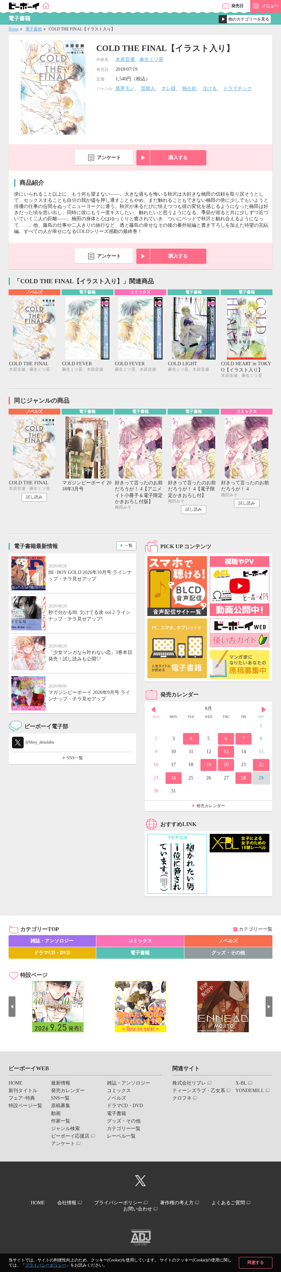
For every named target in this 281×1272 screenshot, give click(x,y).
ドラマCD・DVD (52, 952)
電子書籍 (33, 29)
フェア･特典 (22, 1098)
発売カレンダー (210, 805)
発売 (237, 5)
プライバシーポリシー (45, 1265)
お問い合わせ (137, 1208)
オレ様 (168, 88)
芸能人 (148, 88)
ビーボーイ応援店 (70, 1136)
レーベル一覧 (121, 1136)
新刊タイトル (23, 1090)
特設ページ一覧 (25, 1105)
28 (243, 778)
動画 (56, 1113)
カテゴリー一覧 (255, 929)
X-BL (241, 1083)
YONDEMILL (249, 1090)
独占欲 (189, 88)
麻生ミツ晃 (151, 59)
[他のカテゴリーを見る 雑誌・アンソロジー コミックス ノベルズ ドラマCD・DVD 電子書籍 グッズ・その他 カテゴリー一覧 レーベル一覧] (245, 19)
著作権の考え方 (177, 1202)
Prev (153, 709)
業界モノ (125, 88)
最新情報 (60, 1083)
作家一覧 (60, 1121)
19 (208, 764)
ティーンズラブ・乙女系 (198, 1090)
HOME (16, 1083)
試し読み (34, 497)
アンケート (109, 157)
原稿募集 (60, 1105)
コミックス (140, 940)
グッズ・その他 (228, 952)
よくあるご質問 (228, 1202)
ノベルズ (228, 940)
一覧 (128, 545)
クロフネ (182, 1098)
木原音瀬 (125, 59)
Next (263, 709)
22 (261, 764)
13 (226, 751)
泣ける (210, 88)
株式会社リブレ (189, 1083)
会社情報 (66, 1202)
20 (226, 764)
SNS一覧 (75, 758)
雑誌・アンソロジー (52, 940)
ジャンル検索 (65, 1128)
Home (14, 29)
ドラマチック (237, 88)
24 (173, 778)
